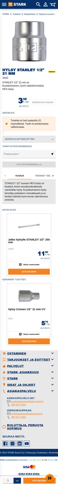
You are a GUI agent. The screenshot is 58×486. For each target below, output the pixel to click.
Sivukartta (53, 452)
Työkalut (17, 14)
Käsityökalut (29, 14)
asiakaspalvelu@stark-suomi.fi (27, 401)
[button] (29, 139)
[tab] (20, 175)
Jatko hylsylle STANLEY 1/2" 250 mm (29, 241)
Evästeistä (42, 452)
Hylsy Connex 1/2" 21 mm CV (26, 309)
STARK (5, 14)
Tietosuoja (30, 452)
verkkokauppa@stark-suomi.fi (26, 413)
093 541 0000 (18, 404)
